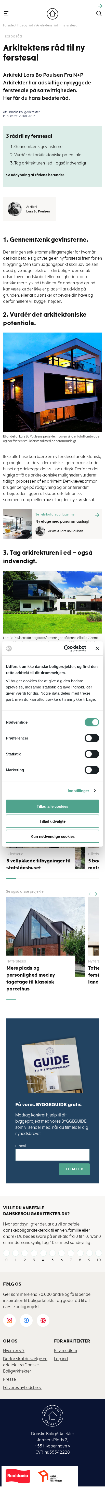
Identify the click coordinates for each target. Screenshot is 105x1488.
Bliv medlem (65, 1350)
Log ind (61, 1358)
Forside (8, 25)
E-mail (20, 1146)
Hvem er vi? (13, 1350)
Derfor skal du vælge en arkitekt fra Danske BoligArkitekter (25, 1365)
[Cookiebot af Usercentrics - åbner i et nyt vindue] (65, 648)
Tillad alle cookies (52, 806)
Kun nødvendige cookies (53, 836)
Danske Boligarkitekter (52, 14)
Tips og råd (25, 25)
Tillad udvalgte (52, 821)
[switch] (88, 738)
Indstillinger (78, 791)
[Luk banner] (97, 648)
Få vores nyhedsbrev (22, 1387)
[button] (96, 892)
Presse (9, 1379)
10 (98, 1260)
